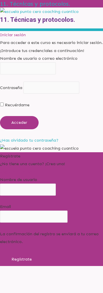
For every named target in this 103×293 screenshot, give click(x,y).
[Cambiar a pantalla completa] (35, 278)
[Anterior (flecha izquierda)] (11, 288)
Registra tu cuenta (18, 171)
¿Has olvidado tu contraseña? (29, 140)
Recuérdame (16, 104)
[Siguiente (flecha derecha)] (35, 288)
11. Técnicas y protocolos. (35, 3)
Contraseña (11, 87)
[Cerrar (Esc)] (83, 278)
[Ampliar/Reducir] (11, 278)
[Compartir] (59, 278)
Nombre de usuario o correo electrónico (39, 58)
